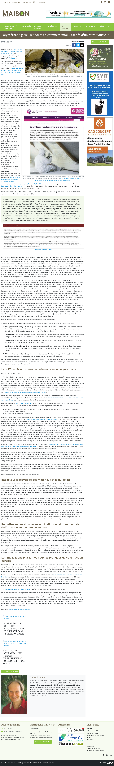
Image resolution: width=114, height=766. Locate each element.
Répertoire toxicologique (23, 403)
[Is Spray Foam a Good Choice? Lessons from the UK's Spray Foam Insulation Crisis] (15, 617)
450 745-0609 (8, 728)
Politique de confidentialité (95, 751)
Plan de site (90, 746)
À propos (89, 728)
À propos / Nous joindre (12, 2)
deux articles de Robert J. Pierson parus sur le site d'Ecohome (11, 52)
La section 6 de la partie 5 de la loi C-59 (16, 589)
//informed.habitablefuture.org (43, 249)
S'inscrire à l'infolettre (99, 42)
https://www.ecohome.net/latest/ (19, 609)
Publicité (89, 737)
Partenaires (90, 740)
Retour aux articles (11, 671)
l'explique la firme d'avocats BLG (12, 186)
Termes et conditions (93, 748)
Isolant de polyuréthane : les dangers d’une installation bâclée (25, 392)
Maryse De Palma (92, 733)
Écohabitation (13, 58)
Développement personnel (95, 735)
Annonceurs (90, 742)
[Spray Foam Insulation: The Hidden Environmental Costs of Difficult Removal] (15, 643)
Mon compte (26, 2)
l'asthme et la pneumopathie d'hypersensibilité (42, 419)
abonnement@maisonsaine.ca (13, 731)
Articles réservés (38, 27)
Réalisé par (103, 762)
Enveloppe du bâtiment (78, 41)
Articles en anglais (92, 731)
